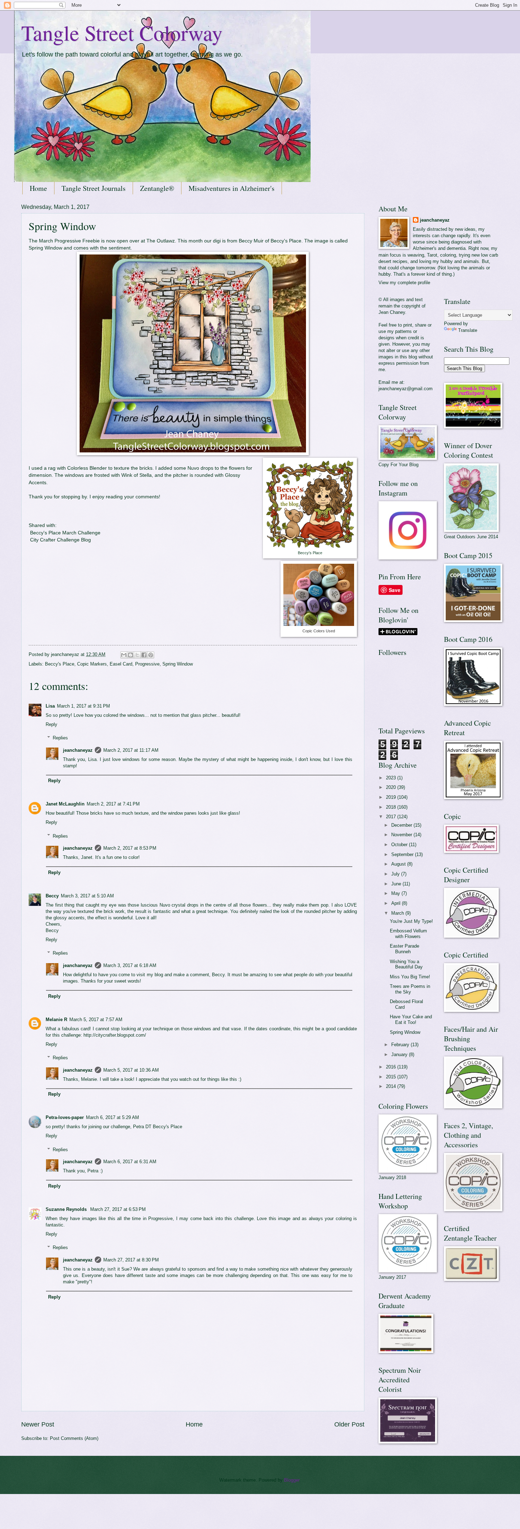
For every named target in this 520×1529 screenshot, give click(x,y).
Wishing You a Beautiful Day (406, 964)
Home (38, 188)
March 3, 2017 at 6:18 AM (129, 965)
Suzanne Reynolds (67, 1209)
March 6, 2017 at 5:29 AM (112, 1117)
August (399, 864)
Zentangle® (157, 188)
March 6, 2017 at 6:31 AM (129, 1161)
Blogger (291, 1480)
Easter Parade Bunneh (404, 948)
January (400, 1054)
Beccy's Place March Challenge (66, 532)
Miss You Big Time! (410, 976)
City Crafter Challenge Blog (60, 540)
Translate (467, 330)
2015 (391, 1076)
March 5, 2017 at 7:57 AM (95, 1019)
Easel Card (121, 664)
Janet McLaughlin (65, 804)
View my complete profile (404, 282)
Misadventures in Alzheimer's (232, 188)
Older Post (349, 1424)
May (396, 893)
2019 (391, 797)
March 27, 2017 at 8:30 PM (131, 1260)
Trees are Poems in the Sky (410, 989)
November (402, 834)
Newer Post (37, 1424)
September (403, 854)
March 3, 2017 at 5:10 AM (87, 895)
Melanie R (56, 1019)
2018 (391, 807)
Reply (51, 724)
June (397, 883)
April (396, 903)
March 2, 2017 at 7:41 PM (113, 804)
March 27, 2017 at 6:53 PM (118, 1209)
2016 (391, 1067)
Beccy (52, 895)
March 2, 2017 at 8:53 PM (129, 848)
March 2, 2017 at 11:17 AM (130, 750)
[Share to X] (137, 654)
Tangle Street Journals (94, 188)
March (398, 913)
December (402, 825)
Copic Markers (92, 664)
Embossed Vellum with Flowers (408, 933)
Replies (60, 737)
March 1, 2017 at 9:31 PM (83, 706)
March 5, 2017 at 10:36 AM (131, 1070)
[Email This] (123, 654)
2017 (391, 816)
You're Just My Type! (411, 921)
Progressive (147, 664)
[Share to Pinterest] (150, 654)
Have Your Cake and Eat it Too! (411, 1019)
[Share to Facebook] (144, 654)
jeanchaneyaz (78, 750)
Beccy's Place (286, 241)
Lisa (50, 706)
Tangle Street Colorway (122, 32)
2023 (391, 777)
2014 (391, 1086)
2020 (391, 787)
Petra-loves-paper (65, 1117)
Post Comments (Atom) (74, 1438)
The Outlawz (160, 241)
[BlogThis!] (130, 654)
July (396, 874)
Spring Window (45, 248)
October (400, 844)
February (401, 1044)
